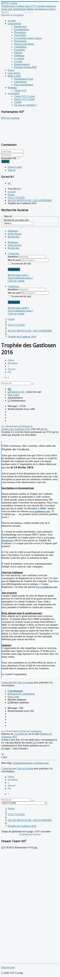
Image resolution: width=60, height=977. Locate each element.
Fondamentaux (21, 29)
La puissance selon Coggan (28, 38)
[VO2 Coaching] (10, 118)
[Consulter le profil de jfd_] (16, 391)
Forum (11, 70)
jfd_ (10, 183)
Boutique (12, 87)
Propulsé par (26, 834)
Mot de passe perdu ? (18, 275)
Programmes (20, 41)
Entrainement (14, 23)
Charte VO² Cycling (24, 96)
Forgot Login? (15, 167)
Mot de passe (15, 260)
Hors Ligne (13, 394)
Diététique (19, 55)
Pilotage (18, 52)
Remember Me (8, 158)
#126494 (22, 426)
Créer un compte (16, 280)
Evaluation (19, 49)
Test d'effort (20, 35)
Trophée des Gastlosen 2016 (15, 429)
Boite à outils (14, 76)
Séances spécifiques (24, 44)
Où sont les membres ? (25, 105)
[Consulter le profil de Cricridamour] (21, 693)
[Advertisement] (21, 129)
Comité (17, 102)
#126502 (22, 731)
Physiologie (20, 32)
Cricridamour (15, 690)
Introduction (20, 26)
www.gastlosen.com (39, 511)
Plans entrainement (23, 84)
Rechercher (13, 236)
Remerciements (22, 64)
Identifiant (13, 256)
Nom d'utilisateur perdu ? (20, 278)
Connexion (14, 269)
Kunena (37, 834)
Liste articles (14, 73)
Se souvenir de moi (21, 263)
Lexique (18, 61)
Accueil (12, 20)
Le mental (19, 58)
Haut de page (8, 967)
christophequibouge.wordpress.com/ (30, 763)
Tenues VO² (20, 90)
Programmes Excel (23, 78)
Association (14, 93)
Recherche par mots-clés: (16, 220)
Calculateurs (20, 81)
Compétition (20, 46)
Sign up (12, 170)
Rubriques (13, 231)
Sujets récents (14, 233)
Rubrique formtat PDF (25, 67)
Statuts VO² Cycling (24, 99)
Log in (5, 161)
